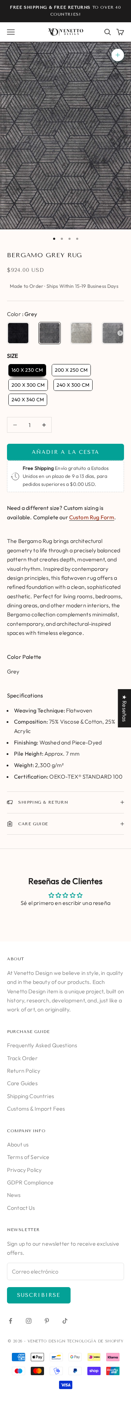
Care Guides (22, 1083)
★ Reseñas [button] (124, 708)
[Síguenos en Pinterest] (46, 1320)
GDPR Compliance (30, 1182)
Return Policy (23, 1070)
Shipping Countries (30, 1096)
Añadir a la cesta (66, 452)
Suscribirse (38, 1295)
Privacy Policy (24, 1169)
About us (18, 1144)
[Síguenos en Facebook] (10, 1320)
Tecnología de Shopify (95, 1341)
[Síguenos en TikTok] (64, 1320)
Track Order (22, 1058)
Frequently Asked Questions (42, 1045)
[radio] (18, 333)
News (14, 1194)
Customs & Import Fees (36, 1108)
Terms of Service (28, 1156)
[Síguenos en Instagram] (28, 1320)
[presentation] (120, 333)
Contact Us (21, 1207)
